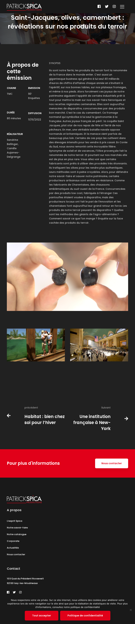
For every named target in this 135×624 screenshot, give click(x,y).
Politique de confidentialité (85, 615)
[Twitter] (106, 6)
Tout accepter (41, 615)
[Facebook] (99, 6)
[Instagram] (114, 6)
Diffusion (34, 113)
